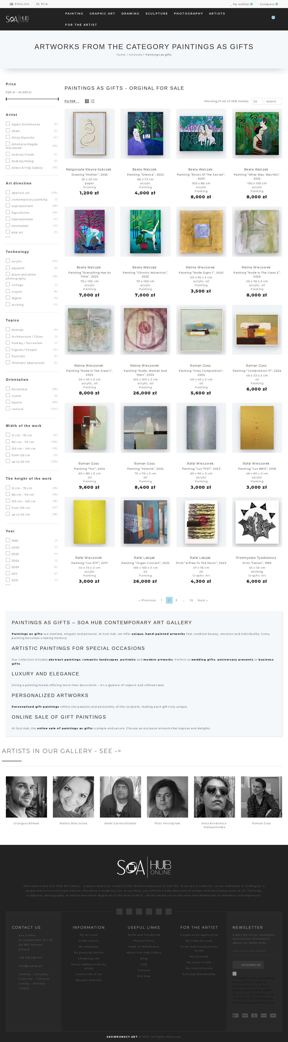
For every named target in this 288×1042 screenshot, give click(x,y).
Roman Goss (200, 365)
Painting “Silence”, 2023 (145, 174)
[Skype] (169, 911)
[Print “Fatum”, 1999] (257, 522)
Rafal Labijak (144, 558)
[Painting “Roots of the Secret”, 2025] (201, 134)
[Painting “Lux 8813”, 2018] (257, 428)
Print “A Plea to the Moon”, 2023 (201, 562)
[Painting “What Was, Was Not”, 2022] (257, 134)
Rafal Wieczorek (200, 463)
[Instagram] (159, 911)
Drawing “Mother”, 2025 (90, 174)
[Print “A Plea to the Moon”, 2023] (201, 522)
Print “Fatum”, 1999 (257, 562)
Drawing (89, 187)
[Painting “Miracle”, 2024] (145, 428)
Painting (145, 187)
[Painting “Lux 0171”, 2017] (90, 522)
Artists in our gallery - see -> (62, 751)
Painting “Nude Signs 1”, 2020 (201, 272)
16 (191, 600)
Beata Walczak (144, 169)
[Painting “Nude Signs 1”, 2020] (201, 232)
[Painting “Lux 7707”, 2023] (201, 428)
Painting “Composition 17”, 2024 (257, 370)
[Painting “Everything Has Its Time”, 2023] (90, 232)
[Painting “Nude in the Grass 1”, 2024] (90, 330)
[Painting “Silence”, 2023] (145, 134)
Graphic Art (201, 575)
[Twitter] (129, 911)
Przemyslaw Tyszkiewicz (256, 558)
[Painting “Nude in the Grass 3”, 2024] (257, 232)
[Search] (263, 19)
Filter (70, 101)
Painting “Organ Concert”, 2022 (145, 562)
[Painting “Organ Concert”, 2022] (145, 522)
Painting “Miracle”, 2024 (145, 468)
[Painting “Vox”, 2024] (90, 428)
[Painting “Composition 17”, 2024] (257, 330)
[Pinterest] (149, 911)
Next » (203, 600)
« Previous (147, 600)
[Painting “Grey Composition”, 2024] (201, 330)
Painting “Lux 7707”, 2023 (201, 468)
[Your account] (280, 19)
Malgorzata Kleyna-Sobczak (88, 169)
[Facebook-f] (119, 911)
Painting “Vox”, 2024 (89, 468)
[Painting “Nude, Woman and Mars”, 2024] (145, 330)
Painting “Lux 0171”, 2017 (90, 562)
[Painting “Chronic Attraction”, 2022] (145, 232)
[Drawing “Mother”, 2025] (90, 134)
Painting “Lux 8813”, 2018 (257, 468)
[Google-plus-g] (139, 911)
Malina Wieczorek (200, 267)
